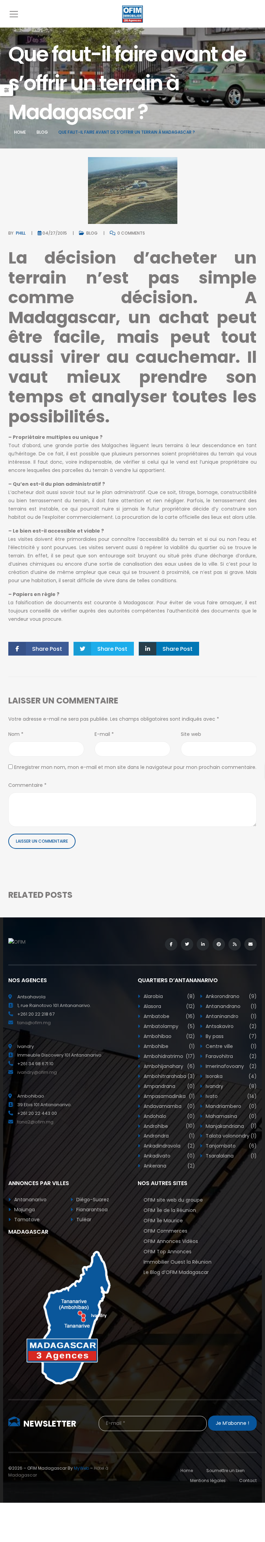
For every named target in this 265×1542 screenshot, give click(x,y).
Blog (42, 132)
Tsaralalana (230, 1155)
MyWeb (81, 1468)
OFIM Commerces (165, 1230)
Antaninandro (230, 1016)
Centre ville (230, 1046)
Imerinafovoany (230, 1066)
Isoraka (230, 1076)
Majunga (24, 1209)
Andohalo (168, 1116)
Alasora (168, 1006)
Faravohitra (230, 1056)
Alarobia (168, 996)
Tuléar (83, 1219)
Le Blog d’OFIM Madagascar (176, 1272)
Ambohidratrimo (168, 1056)
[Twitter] (187, 944)
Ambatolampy (168, 1026)
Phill (21, 233)
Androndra (168, 1135)
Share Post (47, 649)
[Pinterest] (219, 944)
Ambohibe (168, 1046)
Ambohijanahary (168, 1066)
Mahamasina (230, 1116)
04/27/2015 (54, 233)
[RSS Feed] (234, 944)
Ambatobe (168, 1016)
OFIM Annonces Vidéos (171, 1241)
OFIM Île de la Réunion (170, 1210)
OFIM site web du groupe (173, 1199)
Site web (191, 734)
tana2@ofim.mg (35, 1122)
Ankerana (168, 1165)
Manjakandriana (230, 1125)
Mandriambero (230, 1106)
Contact (248, 1480)
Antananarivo (30, 1199)
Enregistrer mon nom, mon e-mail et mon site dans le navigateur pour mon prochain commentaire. (135, 767)
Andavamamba (168, 1106)
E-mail (104, 734)
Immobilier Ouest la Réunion (178, 1261)
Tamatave (26, 1219)
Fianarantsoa (91, 1209)
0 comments (130, 233)
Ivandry (230, 1086)
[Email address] (250, 944)
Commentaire (27, 785)
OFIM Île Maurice (163, 1220)
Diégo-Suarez (92, 1199)
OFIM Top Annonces (168, 1251)
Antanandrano (230, 1006)
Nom (15, 734)
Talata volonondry (230, 1135)
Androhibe (168, 1125)
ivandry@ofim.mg (37, 1072)
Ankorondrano (230, 996)
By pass (230, 1036)
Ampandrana (168, 1086)
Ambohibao (168, 1036)
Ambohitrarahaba (168, 1076)
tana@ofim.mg (34, 1022)
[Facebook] (171, 944)
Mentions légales (208, 1480)
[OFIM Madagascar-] (132, 13)
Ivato (230, 1096)
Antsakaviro (230, 1026)
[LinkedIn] (203, 944)
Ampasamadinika (168, 1096)
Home (20, 132)
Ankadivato (168, 1155)
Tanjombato (230, 1145)
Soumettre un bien (225, 1470)
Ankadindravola (168, 1145)
